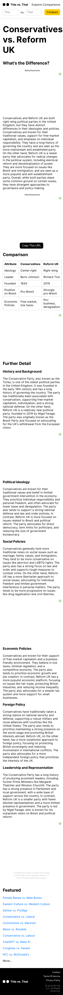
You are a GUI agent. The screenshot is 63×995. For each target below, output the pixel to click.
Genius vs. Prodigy (15, 910)
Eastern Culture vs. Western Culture (26, 904)
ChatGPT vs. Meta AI (16, 942)
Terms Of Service (51, 976)
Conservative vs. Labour (19, 935)
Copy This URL (31, 245)
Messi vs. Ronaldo (15, 929)
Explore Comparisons (46, 4)
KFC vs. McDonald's (16, 954)
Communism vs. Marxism (19, 923)
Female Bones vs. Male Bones (22, 897)
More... (7, 960)
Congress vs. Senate (16, 948)
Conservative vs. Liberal (19, 916)
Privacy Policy (53, 980)
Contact (56, 972)
